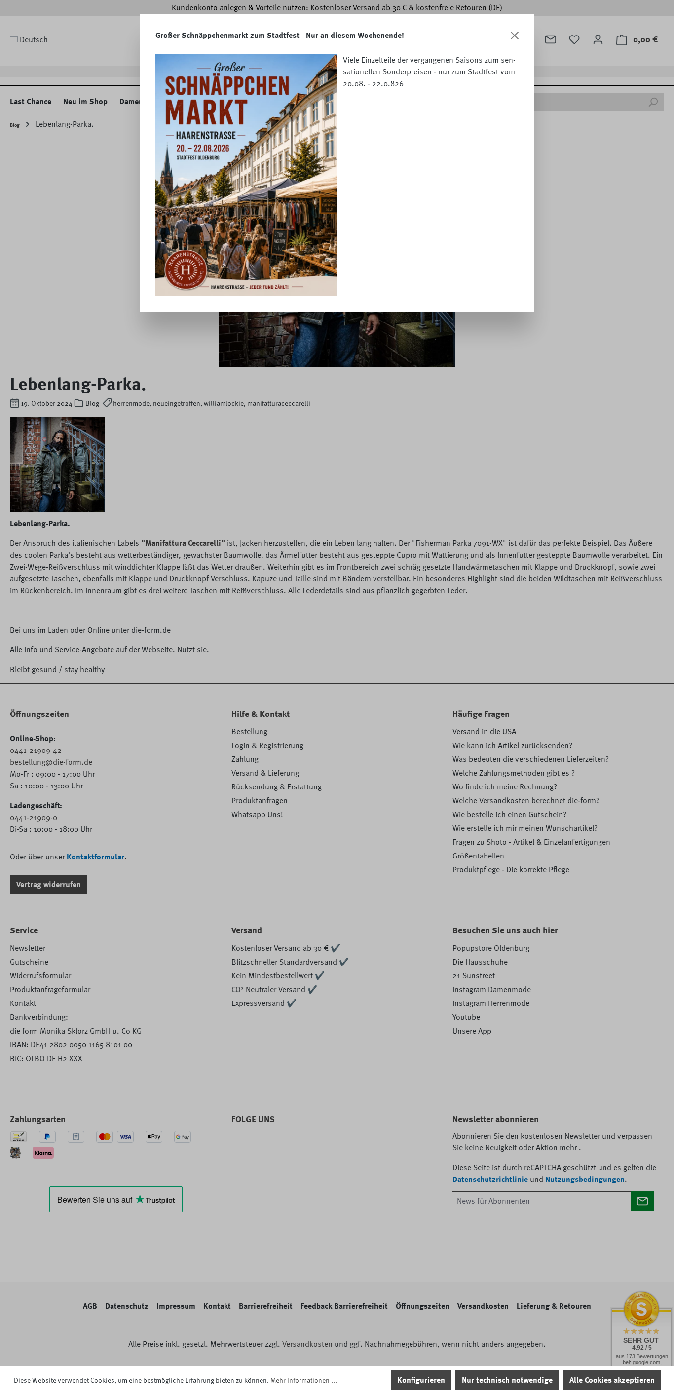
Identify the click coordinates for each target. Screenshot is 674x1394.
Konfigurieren (421, 1380)
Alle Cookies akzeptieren (612, 1380)
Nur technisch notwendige (507, 1380)
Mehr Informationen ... (303, 1380)
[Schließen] (515, 35)
